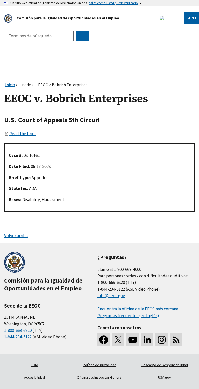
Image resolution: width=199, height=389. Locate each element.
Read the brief (22, 134)
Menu (192, 18)
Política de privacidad (99, 365)
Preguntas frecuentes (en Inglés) (128, 315)
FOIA (34, 365)
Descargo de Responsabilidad (164, 365)
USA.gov (164, 377)
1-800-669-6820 (18, 330)
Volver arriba (16, 235)
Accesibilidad (34, 377)
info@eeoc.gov (111, 295)
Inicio (10, 84)
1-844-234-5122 (18, 337)
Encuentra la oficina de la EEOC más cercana (137, 309)
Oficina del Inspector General (99, 377)
